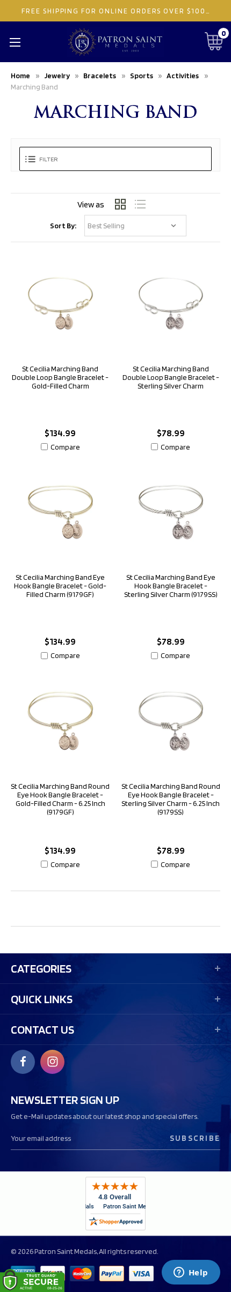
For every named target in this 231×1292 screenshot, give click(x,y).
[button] (115, 159)
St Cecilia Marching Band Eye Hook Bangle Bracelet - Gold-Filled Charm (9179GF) (60, 586)
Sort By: (63, 225)
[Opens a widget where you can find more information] (190, 1273)
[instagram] (52, 1061)
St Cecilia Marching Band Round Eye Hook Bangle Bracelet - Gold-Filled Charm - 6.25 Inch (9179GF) (60, 799)
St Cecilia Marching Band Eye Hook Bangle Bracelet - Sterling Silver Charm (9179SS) (171, 586)
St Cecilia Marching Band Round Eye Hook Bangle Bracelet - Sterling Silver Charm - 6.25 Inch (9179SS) (170, 799)
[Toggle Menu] (15, 41)
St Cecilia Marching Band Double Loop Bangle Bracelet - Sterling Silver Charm (170, 377)
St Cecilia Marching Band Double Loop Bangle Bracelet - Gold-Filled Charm (60, 377)
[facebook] (23, 1061)
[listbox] (135, 225)
